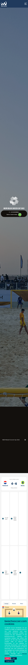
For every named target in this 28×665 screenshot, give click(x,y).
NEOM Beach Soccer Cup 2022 (11, 439)
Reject (14, 658)
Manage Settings (9, 661)
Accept (7, 658)
